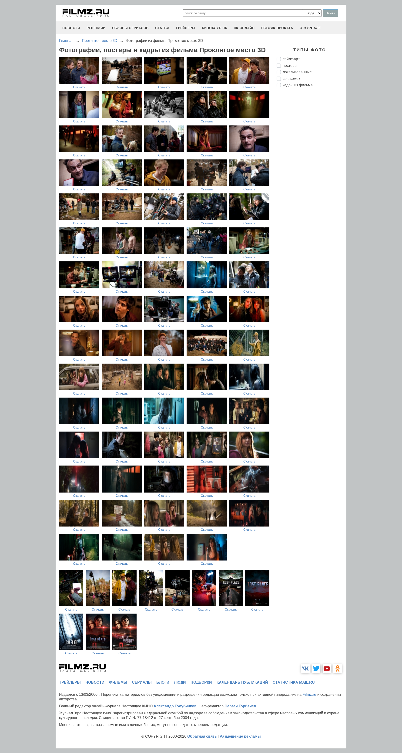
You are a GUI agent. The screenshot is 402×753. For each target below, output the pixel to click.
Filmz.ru (309, 694)
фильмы (118, 682)
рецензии (96, 28)
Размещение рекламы (240, 736)
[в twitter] (316, 668)
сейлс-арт (291, 59)
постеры (290, 66)
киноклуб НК (214, 28)
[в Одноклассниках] (337, 668)
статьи (162, 28)
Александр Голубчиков (175, 706)
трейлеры (185, 28)
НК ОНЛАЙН (244, 28)
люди (180, 682)
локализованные (297, 72)
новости (71, 28)
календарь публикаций (242, 682)
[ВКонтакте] (305, 668)
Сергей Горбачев (240, 706)
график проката (277, 28)
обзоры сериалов (130, 28)
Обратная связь (202, 736)
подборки (201, 682)
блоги (162, 682)
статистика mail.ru (294, 682)
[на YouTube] (327, 668)
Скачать (79, 87)
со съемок (291, 79)
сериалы (142, 682)
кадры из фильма (298, 85)
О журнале (310, 28)
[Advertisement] (311, 169)
